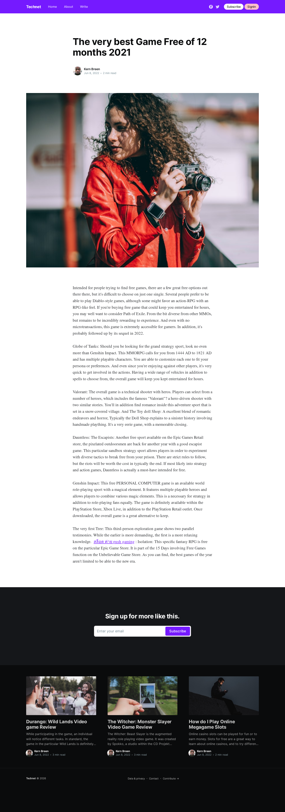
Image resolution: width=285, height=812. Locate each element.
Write (84, 7)
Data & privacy (136, 778)
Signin (251, 7)
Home (52, 7)
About (68, 7)
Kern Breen (92, 69)
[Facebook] (211, 6)
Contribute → (171, 778)
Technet (33, 6)
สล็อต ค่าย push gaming (114, 541)
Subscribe (234, 7)
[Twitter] (217, 6)
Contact (154, 778)
